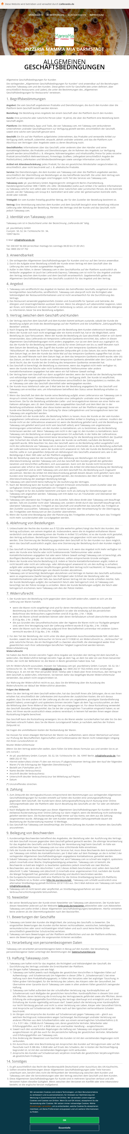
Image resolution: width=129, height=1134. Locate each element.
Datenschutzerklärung (83, 951)
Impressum (97, 14)
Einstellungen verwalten (40, 1106)
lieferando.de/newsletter (71, 905)
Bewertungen (55, 14)
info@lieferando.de (24, 239)
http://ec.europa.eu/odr (59, 880)
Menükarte (36, 14)
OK (64, 1120)
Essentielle (64, 1127)
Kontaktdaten (77, 14)
